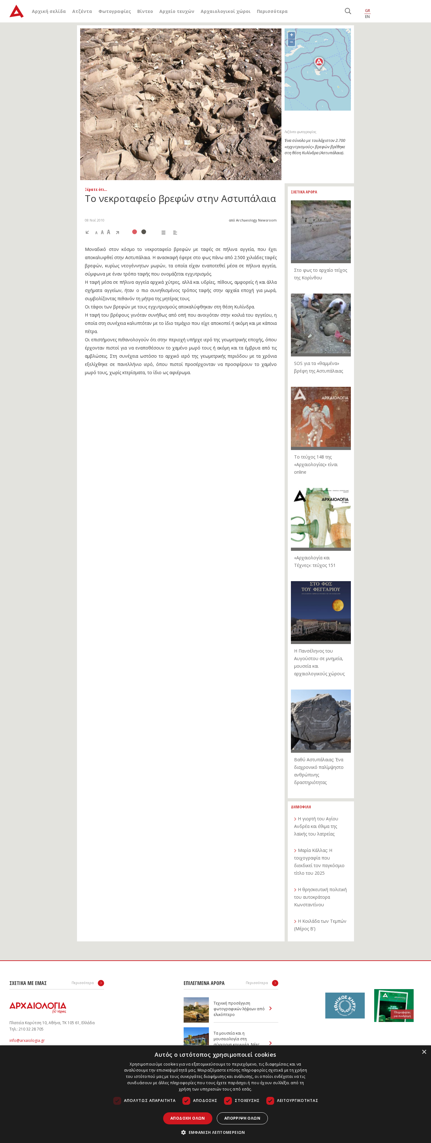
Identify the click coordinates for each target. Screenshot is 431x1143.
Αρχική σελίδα (49, 11)
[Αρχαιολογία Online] (16, 11)
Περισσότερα (272, 11)
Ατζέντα (82, 11)
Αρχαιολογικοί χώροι (226, 11)
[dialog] (215, 1094)
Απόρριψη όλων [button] (242, 1118)
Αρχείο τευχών (176, 11)
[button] (215, 1132)
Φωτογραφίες (114, 11)
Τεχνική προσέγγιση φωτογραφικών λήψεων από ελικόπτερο (239, 1008)
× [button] (424, 1052)
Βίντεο (145, 11)
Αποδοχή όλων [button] (187, 1118)
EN (367, 16)
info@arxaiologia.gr (27, 1040)
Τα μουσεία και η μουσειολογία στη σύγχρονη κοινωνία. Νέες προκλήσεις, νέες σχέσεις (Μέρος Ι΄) (237, 1045)
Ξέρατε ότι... (96, 189)
